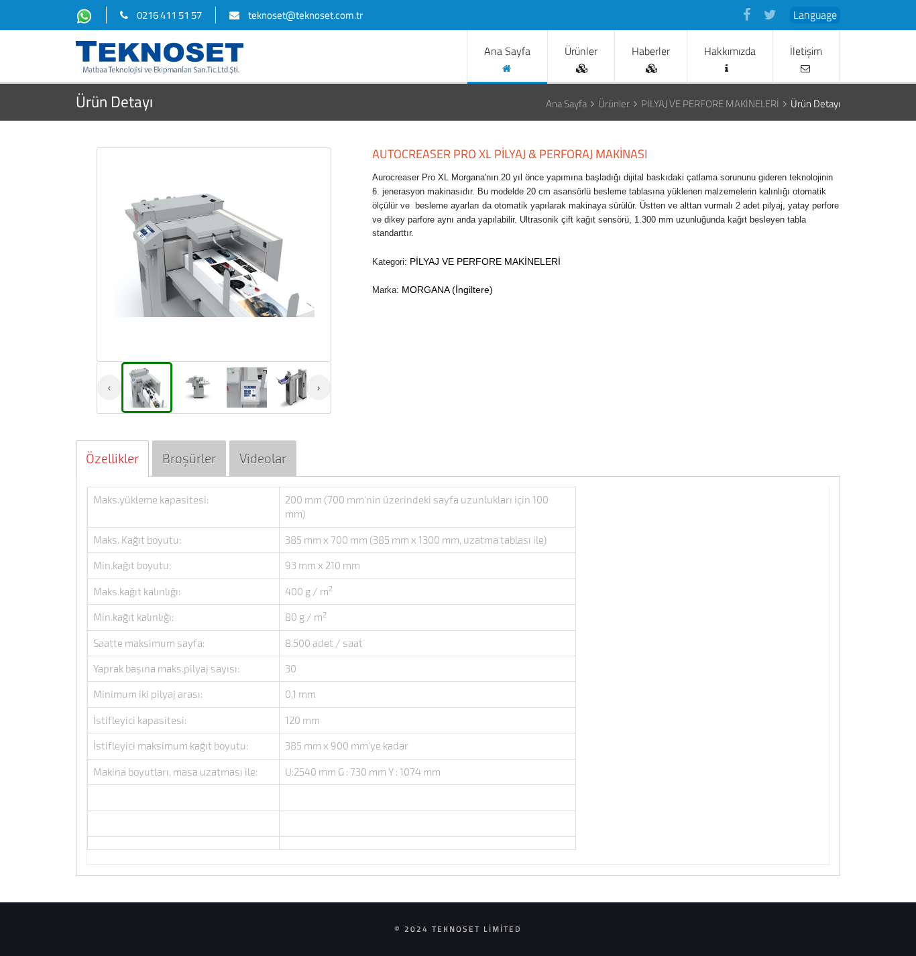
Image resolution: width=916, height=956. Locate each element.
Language (815, 15)
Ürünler (581, 51)
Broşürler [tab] (189, 458)
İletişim (806, 51)
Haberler (651, 51)
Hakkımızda (730, 51)
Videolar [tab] (262, 458)
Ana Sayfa (507, 51)
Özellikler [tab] (112, 458)
